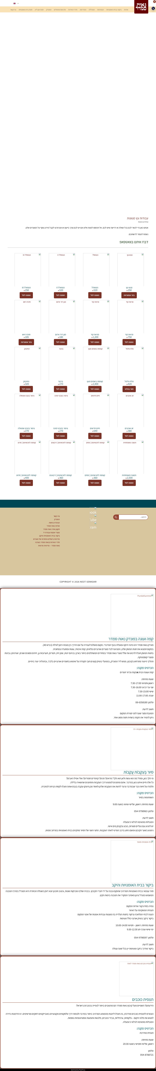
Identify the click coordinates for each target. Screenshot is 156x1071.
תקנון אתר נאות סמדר (51, 529)
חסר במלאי (129, 389)
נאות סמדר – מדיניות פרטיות (49, 545)
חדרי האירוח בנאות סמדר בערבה (47, 542)
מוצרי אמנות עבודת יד (51, 532)
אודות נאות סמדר (53, 525)
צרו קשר (57, 516)
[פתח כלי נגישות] (153, 8)
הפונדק (57, 519)
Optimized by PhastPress (78, 1070)
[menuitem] (14, 3)
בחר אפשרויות (129, 295)
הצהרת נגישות (54, 522)
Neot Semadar (141, 7)
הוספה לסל (95, 295)
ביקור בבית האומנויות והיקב (49, 535)
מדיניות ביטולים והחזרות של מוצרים (46, 539)
